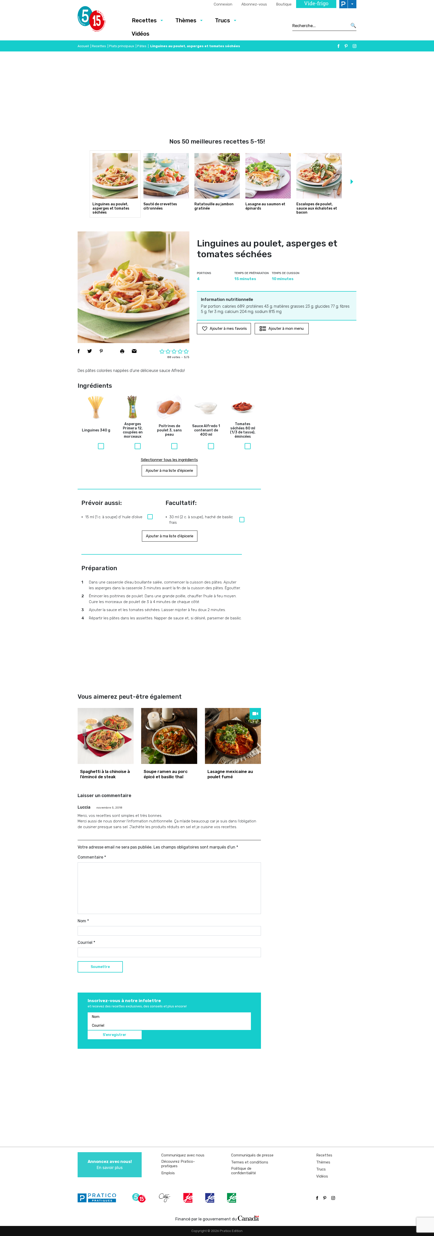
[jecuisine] (188, 1198)
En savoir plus (110, 1164)
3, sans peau (169, 430)
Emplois (168, 1173)
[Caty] (165, 1198)
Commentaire (92, 857)
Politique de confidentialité (243, 1170)
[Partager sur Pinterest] (101, 351)
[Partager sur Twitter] (89, 351)
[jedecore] (210, 1198)
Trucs (222, 20)
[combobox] (319, 25)
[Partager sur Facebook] (79, 351)
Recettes (144, 20)
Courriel (86, 942)
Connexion (223, 4)
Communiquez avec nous (182, 1155)
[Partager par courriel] (134, 351)
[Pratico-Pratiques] (99, 1198)
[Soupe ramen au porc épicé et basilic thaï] (169, 736)
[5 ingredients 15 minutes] (100, 20)
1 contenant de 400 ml (206, 430)
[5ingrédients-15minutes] (139, 1198)
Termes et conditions (249, 1162)
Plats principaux (121, 46)
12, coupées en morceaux (133, 430)
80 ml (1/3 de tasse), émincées (242, 430)
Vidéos (140, 33)
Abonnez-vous (254, 4)
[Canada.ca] (248, 1218)
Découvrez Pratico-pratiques (178, 1163)
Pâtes (141, 46)
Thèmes (185, 20)
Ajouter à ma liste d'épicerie (169, 470)
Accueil (83, 46)
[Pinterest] (346, 46)
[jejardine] (232, 1198)
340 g (96, 430)
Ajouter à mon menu (286, 328)
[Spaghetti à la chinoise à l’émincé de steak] (106, 736)
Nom (83, 921)
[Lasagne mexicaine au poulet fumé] (233, 736)
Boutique (284, 4)
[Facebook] (339, 46)
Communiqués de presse (252, 1155)
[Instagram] (354, 46)
